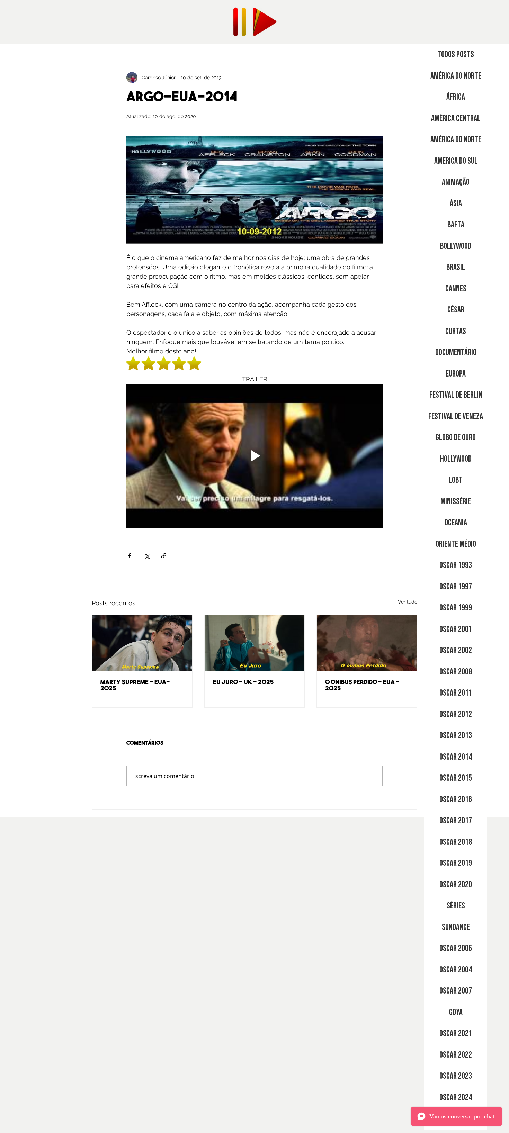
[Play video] (254, 456)
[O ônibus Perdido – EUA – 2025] (367, 643)
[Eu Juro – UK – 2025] (255, 643)
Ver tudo (407, 602)
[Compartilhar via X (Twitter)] (146, 555)
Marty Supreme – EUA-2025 (135, 686)
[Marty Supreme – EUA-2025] (142, 643)
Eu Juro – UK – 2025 (243, 683)
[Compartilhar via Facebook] (129, 555)
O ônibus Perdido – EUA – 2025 (362, 686)
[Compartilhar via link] (163, 555)
